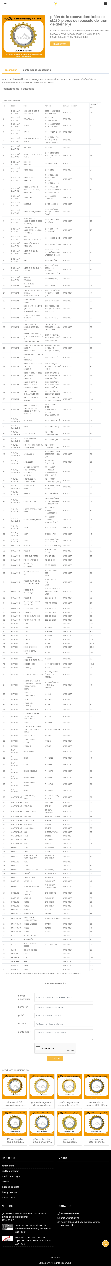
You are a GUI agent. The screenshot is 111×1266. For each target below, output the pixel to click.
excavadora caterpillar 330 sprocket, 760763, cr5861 (96, 1140)
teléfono (22, 1023)
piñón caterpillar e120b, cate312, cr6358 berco (15, 1140)
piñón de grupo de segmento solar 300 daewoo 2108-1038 (69, 1104)
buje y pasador (10, 1192)
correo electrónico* (25, 997)
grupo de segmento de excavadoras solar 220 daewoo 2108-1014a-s (41, 1104)
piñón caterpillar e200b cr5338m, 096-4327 (42, 1140)
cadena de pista (10, 1186)
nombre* (23, 1006)
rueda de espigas (11, 1176)
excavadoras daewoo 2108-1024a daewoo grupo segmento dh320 (96, 1104)
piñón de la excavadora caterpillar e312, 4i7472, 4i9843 (69, 1140)
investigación (60, 44)
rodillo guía (8, 1165)
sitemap (55, 1257)
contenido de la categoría (37, 70)
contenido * (24, 1031)
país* (21, 1015)
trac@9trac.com (70, 1217)
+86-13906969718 (70, 1213)
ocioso (5, 1181)
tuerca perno (9, 1197)
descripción (11, 70)
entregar (55, 1058)
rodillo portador (10, 1171)
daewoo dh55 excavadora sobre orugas (14, 1104)
